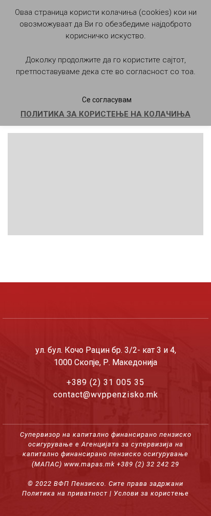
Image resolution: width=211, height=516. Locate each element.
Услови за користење (151, 493)
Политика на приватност (65, 493)
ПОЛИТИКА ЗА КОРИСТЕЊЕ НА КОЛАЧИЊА (105, 114)
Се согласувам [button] (107, 100)
